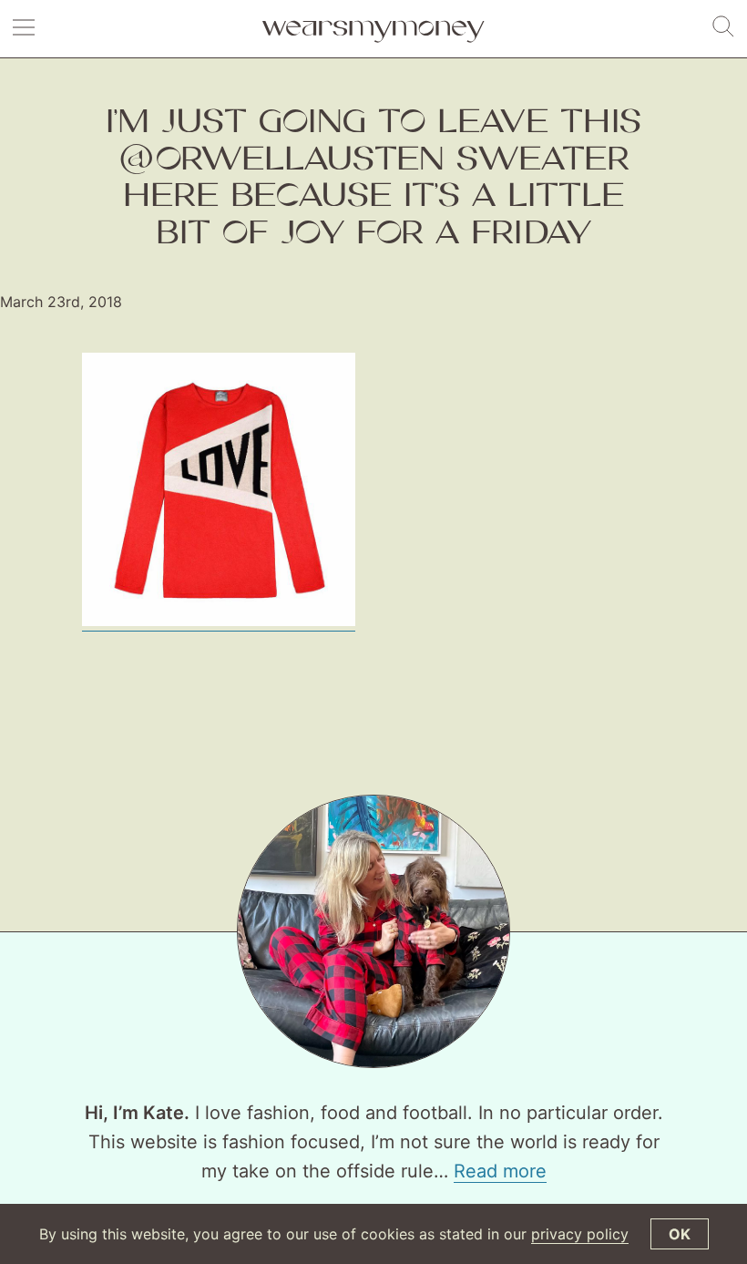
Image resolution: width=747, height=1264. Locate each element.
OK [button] (680, 1234)
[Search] (723, 27)
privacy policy (580, 1234)
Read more (500, 1171)
